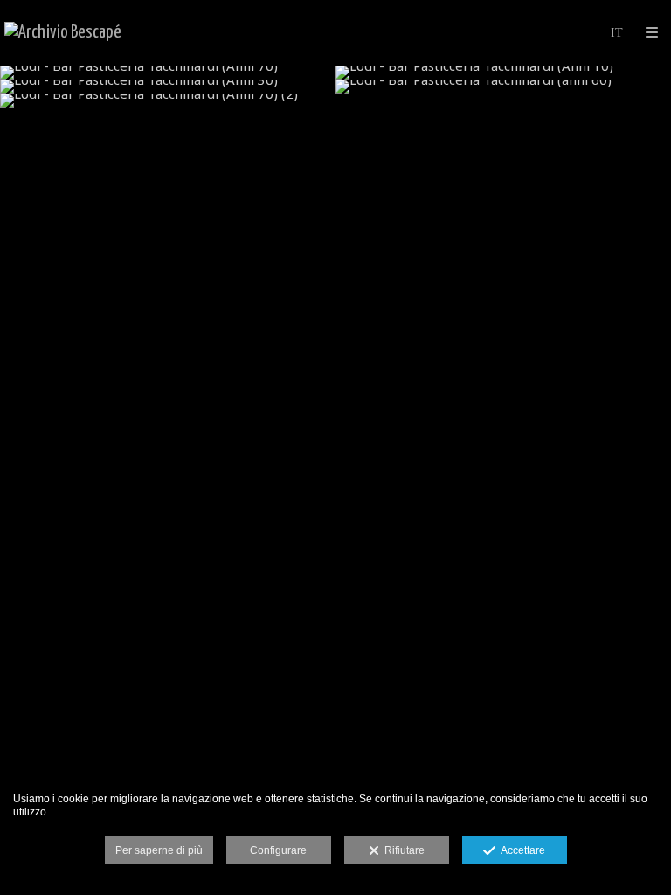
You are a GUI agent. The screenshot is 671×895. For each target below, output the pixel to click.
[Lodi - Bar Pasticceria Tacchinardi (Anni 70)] (168, 73)
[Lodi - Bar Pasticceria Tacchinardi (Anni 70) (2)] (168, 101)
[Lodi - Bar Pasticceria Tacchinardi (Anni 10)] (503, 73)
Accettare (520, 850)
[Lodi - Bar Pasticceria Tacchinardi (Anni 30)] (168, 87)
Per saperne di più (159, 850)
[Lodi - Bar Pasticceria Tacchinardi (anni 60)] (503, 87)
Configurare (278, 850)
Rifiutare (402, 850)
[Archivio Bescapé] (62, 33)
